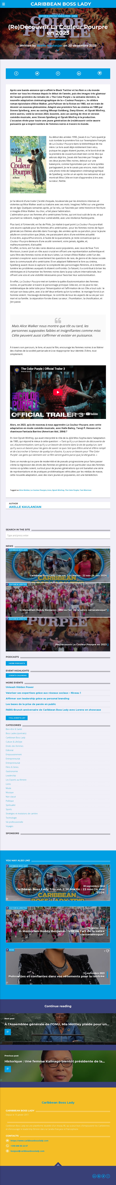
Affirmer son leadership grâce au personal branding (37, 698)
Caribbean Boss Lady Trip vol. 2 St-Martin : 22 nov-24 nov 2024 (68, 575)
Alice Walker (24, 490)
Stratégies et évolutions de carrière (22, 813)
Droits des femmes (14, 746)
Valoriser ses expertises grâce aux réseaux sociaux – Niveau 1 (43, 693)
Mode (8, 788)
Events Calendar (17, 675)
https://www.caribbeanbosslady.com (29, 1140)
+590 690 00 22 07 (19, 1145)
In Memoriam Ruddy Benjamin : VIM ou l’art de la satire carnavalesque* (63, 610)
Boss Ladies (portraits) (16, 733)
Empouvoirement (14, 754)
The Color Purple (72, 490)
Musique (10, 792)
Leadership (11, 775)
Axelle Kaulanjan (50, 45)
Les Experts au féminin (16, 779)
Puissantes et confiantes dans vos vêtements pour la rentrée (56, 976)
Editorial (9, 750)
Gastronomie (12, 771)
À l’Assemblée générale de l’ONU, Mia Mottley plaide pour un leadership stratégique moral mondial (56, 1026)
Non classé (11, 796)
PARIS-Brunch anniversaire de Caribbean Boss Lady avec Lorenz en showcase (53, 709)
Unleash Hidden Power (20, 687)
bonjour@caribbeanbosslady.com (27, 1151)
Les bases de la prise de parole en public (31, 704)
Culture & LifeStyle (48, 16)
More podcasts (17, 663)
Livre (49, 490)
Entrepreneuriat (13, 758)
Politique (10, 801)
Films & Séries (64, 16)
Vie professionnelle (14, 822)
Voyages (9, 826)
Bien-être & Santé (14, 729)
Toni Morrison (85, 490)
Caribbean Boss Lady (61, 4)
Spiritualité (10, 805)
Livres (74, 16)
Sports (9, 809)
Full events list (17, 718)
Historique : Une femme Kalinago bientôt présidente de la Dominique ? (53, 1063)
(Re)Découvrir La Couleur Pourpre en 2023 (81, 644)
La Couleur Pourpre (38, 490)
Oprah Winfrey (58, 490)
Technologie (11, 817)
